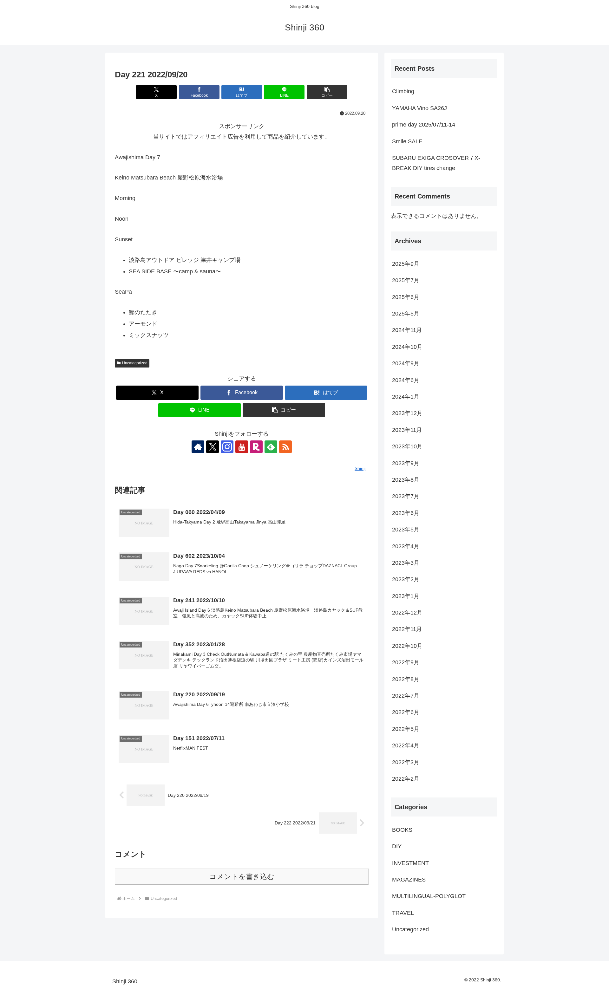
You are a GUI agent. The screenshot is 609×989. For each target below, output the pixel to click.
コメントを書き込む (241, 877)
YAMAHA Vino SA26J (419, 108)
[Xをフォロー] (212, 446)
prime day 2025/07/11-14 (423, 124)
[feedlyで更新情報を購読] (271, 446)
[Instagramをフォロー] (227, 446)
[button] (327, 92)
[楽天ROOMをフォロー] (256, 446)
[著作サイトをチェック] (198, 446)
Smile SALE (407, 141)
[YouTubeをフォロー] (241, 446)
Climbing (403, 91)
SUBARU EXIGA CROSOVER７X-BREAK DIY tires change (436, 163)
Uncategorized (134, 363)
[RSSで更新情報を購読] (285, 446)
